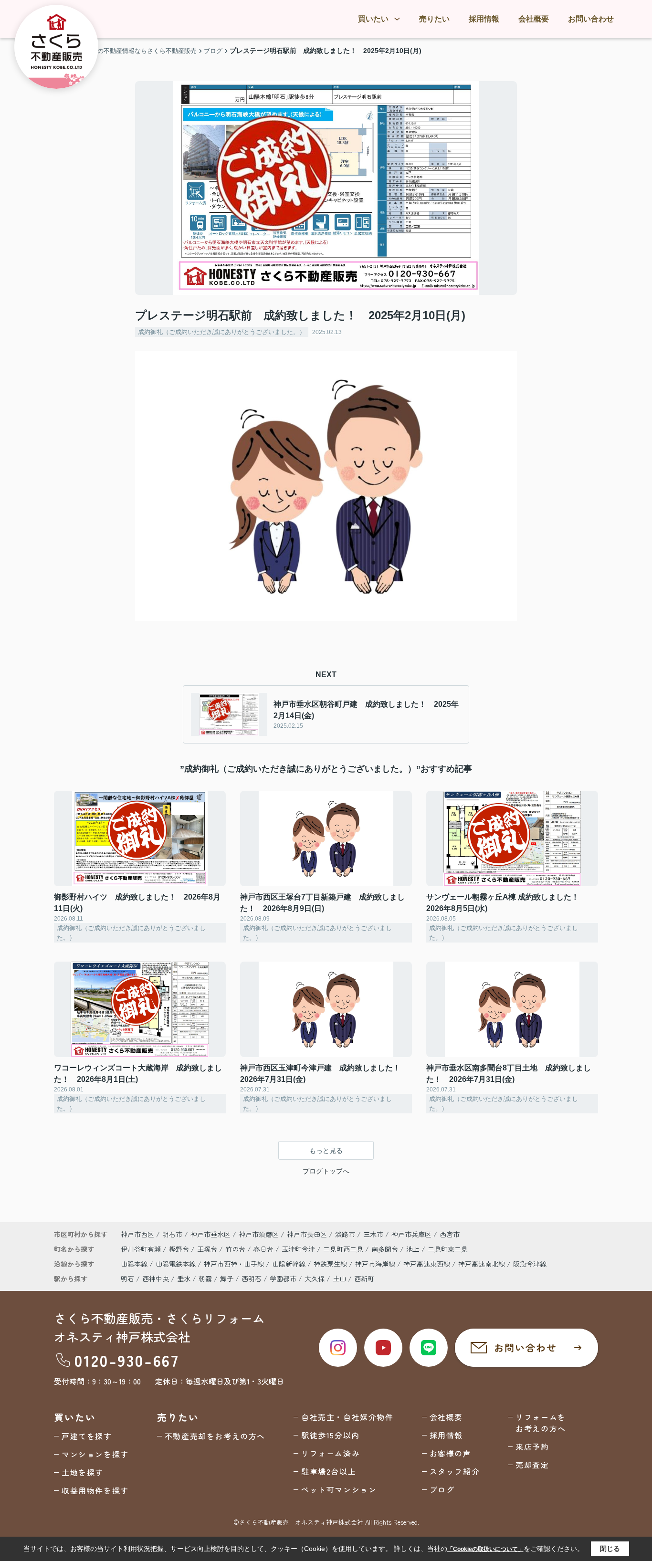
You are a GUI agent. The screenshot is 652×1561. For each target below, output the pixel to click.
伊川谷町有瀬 (142, 1249)
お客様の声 (451, 1453)
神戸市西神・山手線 (235, 1263)
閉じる (610, 1548)
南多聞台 (385, 1249)
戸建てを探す (87, 1436)
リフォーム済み (330, 1453)
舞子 (226, 1278)
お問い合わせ (591, 19)
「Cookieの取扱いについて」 (485, 1549)
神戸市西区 (137, 1234)
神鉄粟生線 (331, 1263)
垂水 (183, 1278)
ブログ (442, 1489)
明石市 (172, 1234)
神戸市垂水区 (210, 1234)
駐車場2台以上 (328, 1471)
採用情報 (484, 19)
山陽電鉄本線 (177, 1263)
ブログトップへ (326, 1171)
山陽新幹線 (289, 1263)
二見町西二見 (344, 1249)
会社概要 (533, 19)
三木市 (373, 1234)
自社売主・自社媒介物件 (347, 1417)
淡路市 (345, 1234)
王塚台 (208, 1249)
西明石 (252, 1278)
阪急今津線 (530, 1263)
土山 (339, 1278)
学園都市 (283, 1278)
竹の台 (236, 1249)
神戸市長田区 (307, 1234)
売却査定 (532, 1464)
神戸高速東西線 (427, 1263)
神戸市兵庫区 (411, 1234)
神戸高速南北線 (482, 1263)
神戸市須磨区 (259, 1234)
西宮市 (450, 1234)
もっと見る (326, 1150)
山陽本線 (135, 1263)
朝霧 (205, 1278)
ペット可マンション (339, 1489)
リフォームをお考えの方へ (540, 1422)
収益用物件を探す (95, 1490)
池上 (413, 1249)
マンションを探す (95, 1454)
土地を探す (83, 1472)
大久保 (315, 1278)
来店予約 (532, 1446)
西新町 (364, 1278)
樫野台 (180, 1249)
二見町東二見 (448, 1249)
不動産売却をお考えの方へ (215, 1436)
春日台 (264, 1249)
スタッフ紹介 (455, 1471)
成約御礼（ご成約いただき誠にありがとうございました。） (221, 331)
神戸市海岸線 (376, 1263)
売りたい (434, 19)
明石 (127, 1278)
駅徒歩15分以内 (330, 1435)
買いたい (373, 19)
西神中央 (155, 1278)
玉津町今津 (299, 1249)
